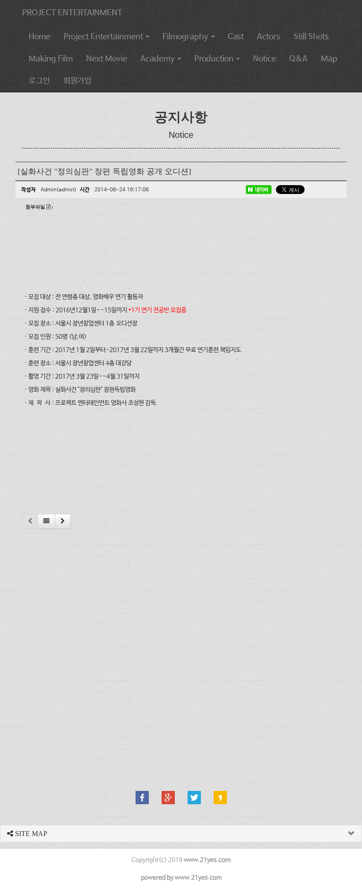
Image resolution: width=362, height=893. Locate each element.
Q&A (298, 58)
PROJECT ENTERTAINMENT (72, 12)
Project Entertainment (104, 36)
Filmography (186, 36)
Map (329, 58)
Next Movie (106, 58)
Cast (236, 36)
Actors (268, 36)
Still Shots (311, 36)
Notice (264, 58)
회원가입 (77, 80)
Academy (158, 58)
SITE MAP (30, 833)
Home (39, 36)
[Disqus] (181, 648)
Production (214, 58)
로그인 (39, 80)
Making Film (51, 58)
